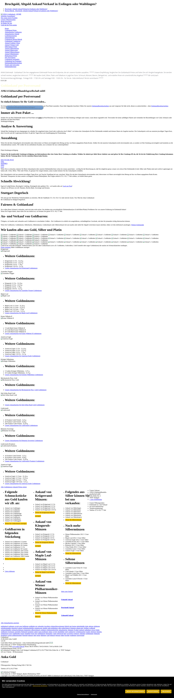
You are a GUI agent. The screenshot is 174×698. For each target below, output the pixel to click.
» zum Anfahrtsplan (95, 499)
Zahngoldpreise (10, 37)
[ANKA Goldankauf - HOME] (11, 14)
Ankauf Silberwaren (11, 50)
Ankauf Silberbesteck (12, 54)
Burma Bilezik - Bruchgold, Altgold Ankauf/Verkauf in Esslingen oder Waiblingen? (31, 11)
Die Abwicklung (10, 57)
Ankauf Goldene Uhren (12, 43)
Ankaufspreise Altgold (12, 34)
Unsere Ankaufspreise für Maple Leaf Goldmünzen (21, 313)
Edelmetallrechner (10, 66)
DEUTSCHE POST (7, 160)
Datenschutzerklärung (83, 694)
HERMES (4, 163)
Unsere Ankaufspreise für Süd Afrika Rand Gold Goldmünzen (25, 405)
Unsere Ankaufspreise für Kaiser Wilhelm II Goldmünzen (23, 333)
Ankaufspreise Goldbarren (13, 32)
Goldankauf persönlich (12, 59)
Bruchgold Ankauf (67, 607)
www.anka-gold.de (18, 646)
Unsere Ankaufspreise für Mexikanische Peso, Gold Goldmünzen (25, 390)
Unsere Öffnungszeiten (8, 19)
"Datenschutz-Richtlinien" (40, 685)
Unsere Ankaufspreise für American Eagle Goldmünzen (22, 356)
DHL (2, 162)
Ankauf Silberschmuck (12, 52)
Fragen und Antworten (12, 65)
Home (7, 28)
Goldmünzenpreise (11, 36)
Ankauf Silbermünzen (12, 48)
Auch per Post (67, 186)
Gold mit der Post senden (9, 25)
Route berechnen (6, 21)
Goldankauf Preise (11, 30)
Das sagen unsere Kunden (9, 18)
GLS (2, 167)
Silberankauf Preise (11, 47)
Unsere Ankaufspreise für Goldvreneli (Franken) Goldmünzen (24, 461)
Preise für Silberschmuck (73, 520)
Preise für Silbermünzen (73, 553)
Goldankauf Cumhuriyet (12, 41)
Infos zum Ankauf (67, 591)
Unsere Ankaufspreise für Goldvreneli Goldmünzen (21, 425)
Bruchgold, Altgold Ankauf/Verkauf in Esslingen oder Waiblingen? (26, 9)
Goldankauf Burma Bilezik (13, 39)
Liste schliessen (10, 571)
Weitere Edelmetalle (137, 225)
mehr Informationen (135, 691)
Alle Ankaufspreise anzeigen (10, 623)
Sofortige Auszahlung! (8, 16)
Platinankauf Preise (11, 56)
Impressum (94, 694)
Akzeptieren (153, 691)
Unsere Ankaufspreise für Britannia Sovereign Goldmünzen (24, 440)
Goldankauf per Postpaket (13, 61)
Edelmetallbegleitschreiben (13, 63)
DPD (2, 165)
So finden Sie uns (6, 23)
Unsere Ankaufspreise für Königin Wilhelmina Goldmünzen (24, 375)
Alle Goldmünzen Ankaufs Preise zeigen (14, 487)
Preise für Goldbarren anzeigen (15, 559)
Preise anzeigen (6, 247)
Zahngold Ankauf (67, 615)
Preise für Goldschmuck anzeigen (15, 523)
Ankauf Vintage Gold (12, 45)
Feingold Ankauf (67, 599)
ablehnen (166, 691)
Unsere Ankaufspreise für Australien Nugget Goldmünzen (23, 290)
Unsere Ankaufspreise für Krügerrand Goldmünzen (21, 268)
